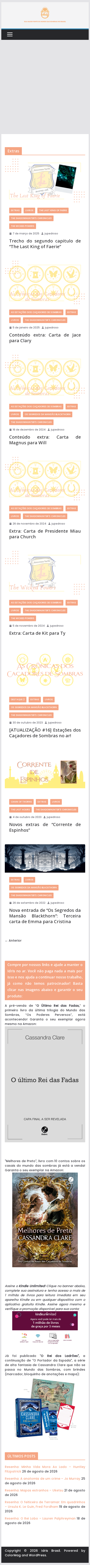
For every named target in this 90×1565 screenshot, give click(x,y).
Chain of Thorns (21, 801)
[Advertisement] (45, 87)
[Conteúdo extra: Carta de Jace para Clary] (45, 283)
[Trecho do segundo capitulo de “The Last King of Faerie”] (45, 181)
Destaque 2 (18, 699)
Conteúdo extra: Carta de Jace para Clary (45, 337)
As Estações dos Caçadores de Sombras (36, 312)
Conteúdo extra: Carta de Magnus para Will (45, 440)
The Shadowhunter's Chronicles (31, 218)
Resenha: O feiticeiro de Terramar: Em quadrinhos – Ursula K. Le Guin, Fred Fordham (45, 1504)
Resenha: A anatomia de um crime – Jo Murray (42, 1478)
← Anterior (13, 940)
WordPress (37, 1555)
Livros (29, 210)
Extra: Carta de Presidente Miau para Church (45, 534)
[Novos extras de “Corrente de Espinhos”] (45, 772)
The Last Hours (20, 809)
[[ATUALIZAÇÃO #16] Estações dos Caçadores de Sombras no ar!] (45, 669)
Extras (15, 210)
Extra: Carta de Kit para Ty (37, 633)
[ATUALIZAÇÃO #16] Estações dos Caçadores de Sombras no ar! (45, 733)
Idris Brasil (50, 1550)
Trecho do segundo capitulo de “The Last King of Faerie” (45, 243)
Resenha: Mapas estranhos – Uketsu (34, 1490)
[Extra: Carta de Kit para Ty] (45, 573)
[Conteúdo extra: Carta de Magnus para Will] (45, 377)
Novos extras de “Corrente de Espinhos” (45, 827)
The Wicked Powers (22, 226)
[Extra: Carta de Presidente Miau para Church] (45, 479)
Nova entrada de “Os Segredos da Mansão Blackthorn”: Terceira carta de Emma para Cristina (45, 915)
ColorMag (13, 1555)
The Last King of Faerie (53, 210)
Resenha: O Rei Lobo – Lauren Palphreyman (40, 1518)
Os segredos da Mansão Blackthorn (48, 414)
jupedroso (51, 233)
